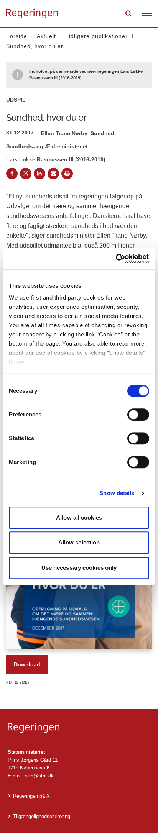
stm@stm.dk (39, 776)
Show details (116, 493)
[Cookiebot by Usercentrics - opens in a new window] (115, 259)
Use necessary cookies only (79, 567)
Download (27, 664)
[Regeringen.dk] (79, 728)
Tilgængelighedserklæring (41, 816)
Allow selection (79, 542)
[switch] (138, 414)
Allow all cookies (79, 517)
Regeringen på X (31, 796)
